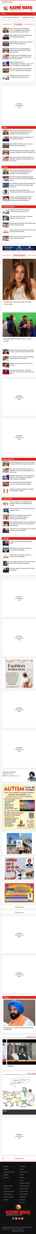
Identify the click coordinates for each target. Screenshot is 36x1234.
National (6, 1166)
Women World (8, 1186)
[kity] (19, 843)
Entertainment (24, 1172)
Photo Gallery (24, 1191)
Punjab (6, 1169)
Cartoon (6, 1199)
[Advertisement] (18, 105)
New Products (8, 1194)
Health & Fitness (25, 1183)
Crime (22, 1180)
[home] (19, 893)
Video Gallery (24, 1194)
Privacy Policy (6, 1229)
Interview (6, 1188)
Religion (6, 1175)
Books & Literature (9, 1191)
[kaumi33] (19, 248)
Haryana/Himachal (9, 1172)
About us (22, 1199)
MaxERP (21, 1231)
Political (22, 1177)
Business (6, 1177)
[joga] (19, 869)
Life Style (22, 1166)
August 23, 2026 (7, 2)
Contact (22, 1202)
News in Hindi (24, 1188)
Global (22, 1175)
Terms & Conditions (17, 1229)
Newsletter (23, 1197)
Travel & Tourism (8, 1197)
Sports (22, 1169)
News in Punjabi (24, 1186)
